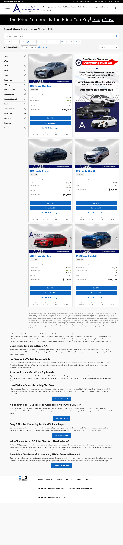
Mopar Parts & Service (101, 7)
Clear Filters (42, 47)
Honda (32, 47)
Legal (87, 479)
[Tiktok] (26, 477)
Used (60, 7)
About (49, 11)
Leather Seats (53, 42)
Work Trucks (66, 7)
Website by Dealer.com (23, 480)
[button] (50, 89)
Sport (7, 42)
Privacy (59, 479)
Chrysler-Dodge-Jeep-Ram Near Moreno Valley (51, 488)
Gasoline (41, 42)
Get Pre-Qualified (50, 123)
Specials (50, 7)
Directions (49, 479)
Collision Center (88, 7)
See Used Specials (62, 399)
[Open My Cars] (115, 9)
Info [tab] (61, 94)
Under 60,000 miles (28, 42)
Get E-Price (50, 118)
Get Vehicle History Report (50, 128)
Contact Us (69, 479)
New (55, 7)
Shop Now (103, 19)
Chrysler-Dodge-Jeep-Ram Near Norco (49, 497)
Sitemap (79, 479)
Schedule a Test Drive (61, 466)
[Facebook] (20, 477)
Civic (23, 47)
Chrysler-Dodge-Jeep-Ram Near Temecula (80, 488)
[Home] (8, 8)
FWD (70, 42)
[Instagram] (23, 477)
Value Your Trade (76, 7)
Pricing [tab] (40, 94)
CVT (63, 42)
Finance (43, 11)
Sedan (15, 42)
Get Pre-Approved (61, 435)
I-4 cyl (77, 42)
